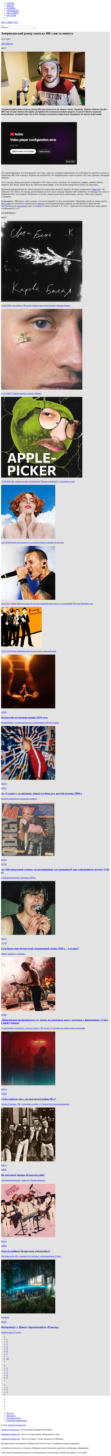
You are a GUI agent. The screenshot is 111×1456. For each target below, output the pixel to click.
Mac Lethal (6, 203)
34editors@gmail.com (10, 1434)
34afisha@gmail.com (10, 1430)
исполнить (22, 206)
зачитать (41, 203)
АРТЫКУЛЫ (12, 10)
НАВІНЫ (10, 8)
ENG (16, 22)
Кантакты (11, 1416)
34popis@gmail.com (17, 1425)
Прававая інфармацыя (16, 1420)
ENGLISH (11, 15)
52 (7, 1359)
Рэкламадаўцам (13, 1418)
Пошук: (4, 27)
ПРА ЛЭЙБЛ (12, 13)
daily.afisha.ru (7, 43)
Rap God (96, 189)
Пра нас (10, 1413)
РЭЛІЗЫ (10, 3)
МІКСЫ (10, 6)
